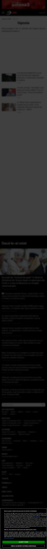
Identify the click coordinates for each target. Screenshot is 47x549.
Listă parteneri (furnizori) (9, 538)
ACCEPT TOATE (23, 542)
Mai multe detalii (36, 516)
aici (12, 523)
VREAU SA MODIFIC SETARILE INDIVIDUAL (23, 546)
